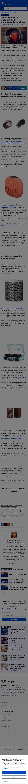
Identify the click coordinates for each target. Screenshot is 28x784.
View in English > (5, 781)
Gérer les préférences (14, 777)
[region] (14, 769)
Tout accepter (14, 772)
